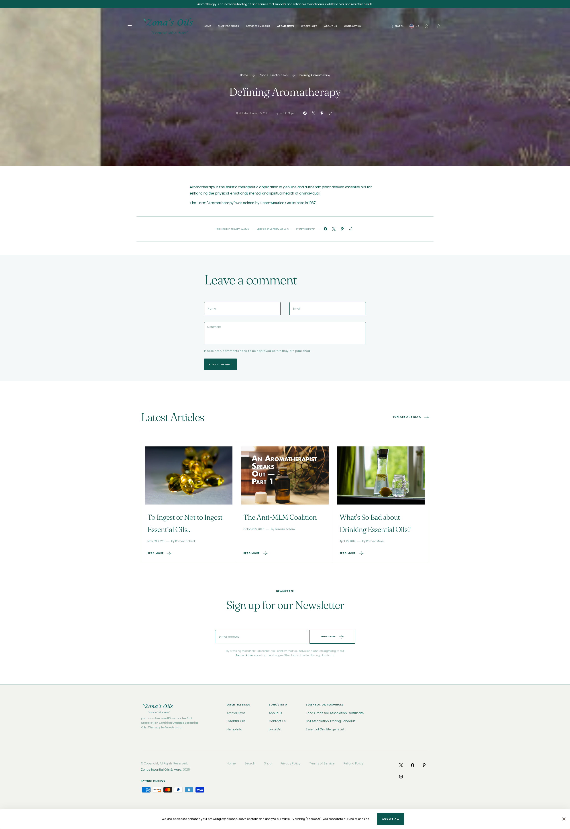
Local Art (275, 729)
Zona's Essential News (273, 75)
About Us (275, 713)
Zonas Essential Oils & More (161, 769)
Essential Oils (236, 721)
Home (244, 75)
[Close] (564, 819)
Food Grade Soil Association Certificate (335, 713)
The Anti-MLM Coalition (280, 517)
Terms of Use (244, 655)
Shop (268, 763)
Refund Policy (354, 763)
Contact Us (277, 721)
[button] (397, 26)
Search (250, 763)
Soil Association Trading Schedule (330, 721)
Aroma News (236, 713)
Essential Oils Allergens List (325, 729)
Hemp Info (234, 729)
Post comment (220, 364)
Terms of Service (322, 763)
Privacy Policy (291, 763)
